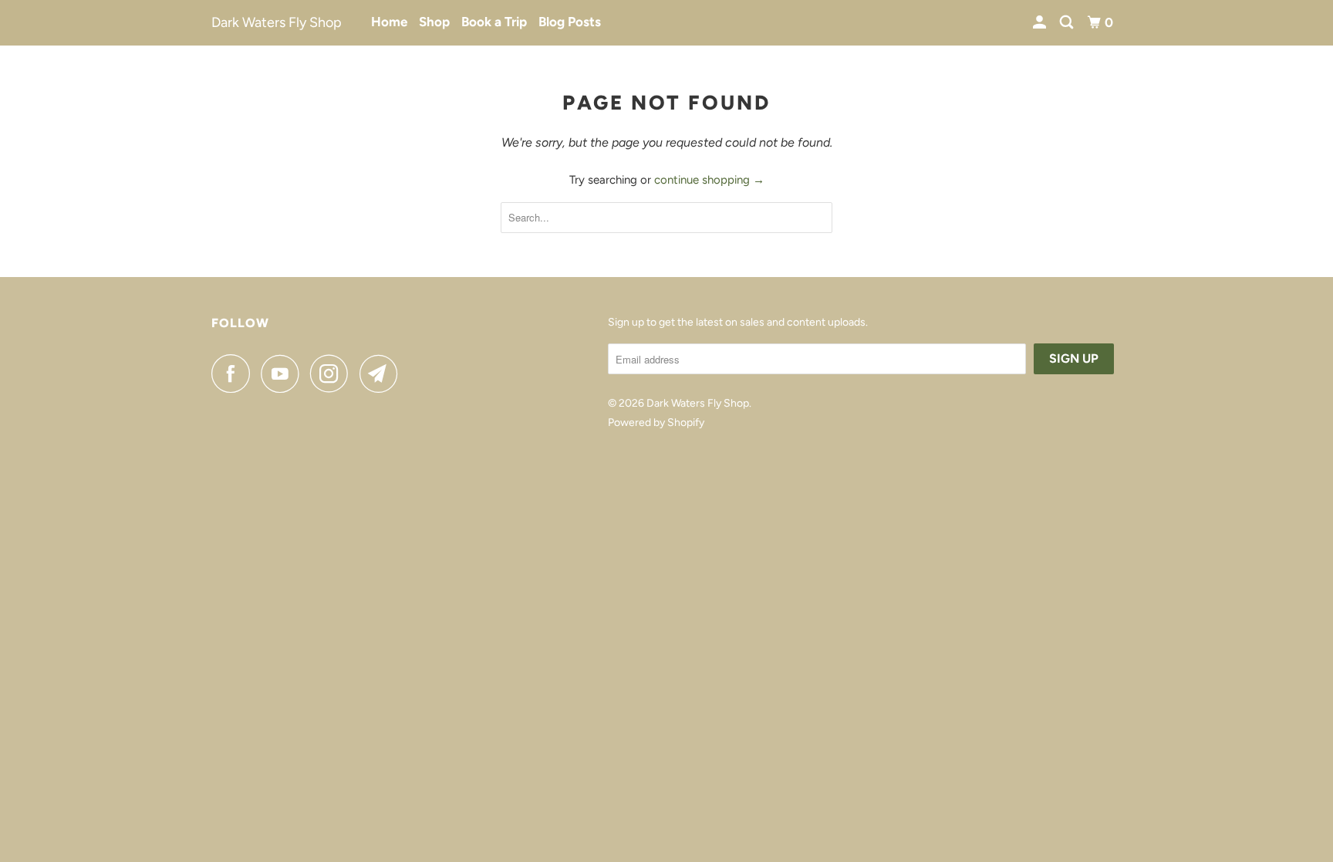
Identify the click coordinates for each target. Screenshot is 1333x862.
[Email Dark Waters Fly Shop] (382, 373)
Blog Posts (569, 21)
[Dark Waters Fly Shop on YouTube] (284, 373)
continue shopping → (709, 180)
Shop (434, 21)
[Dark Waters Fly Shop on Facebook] (234, 373)
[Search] (1067, 23)
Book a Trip (494, 21)
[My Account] (1040, 23)
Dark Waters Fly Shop (276, 22)
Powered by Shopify (656, 422)
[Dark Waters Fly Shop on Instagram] (333, 373)
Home (389, 21)
